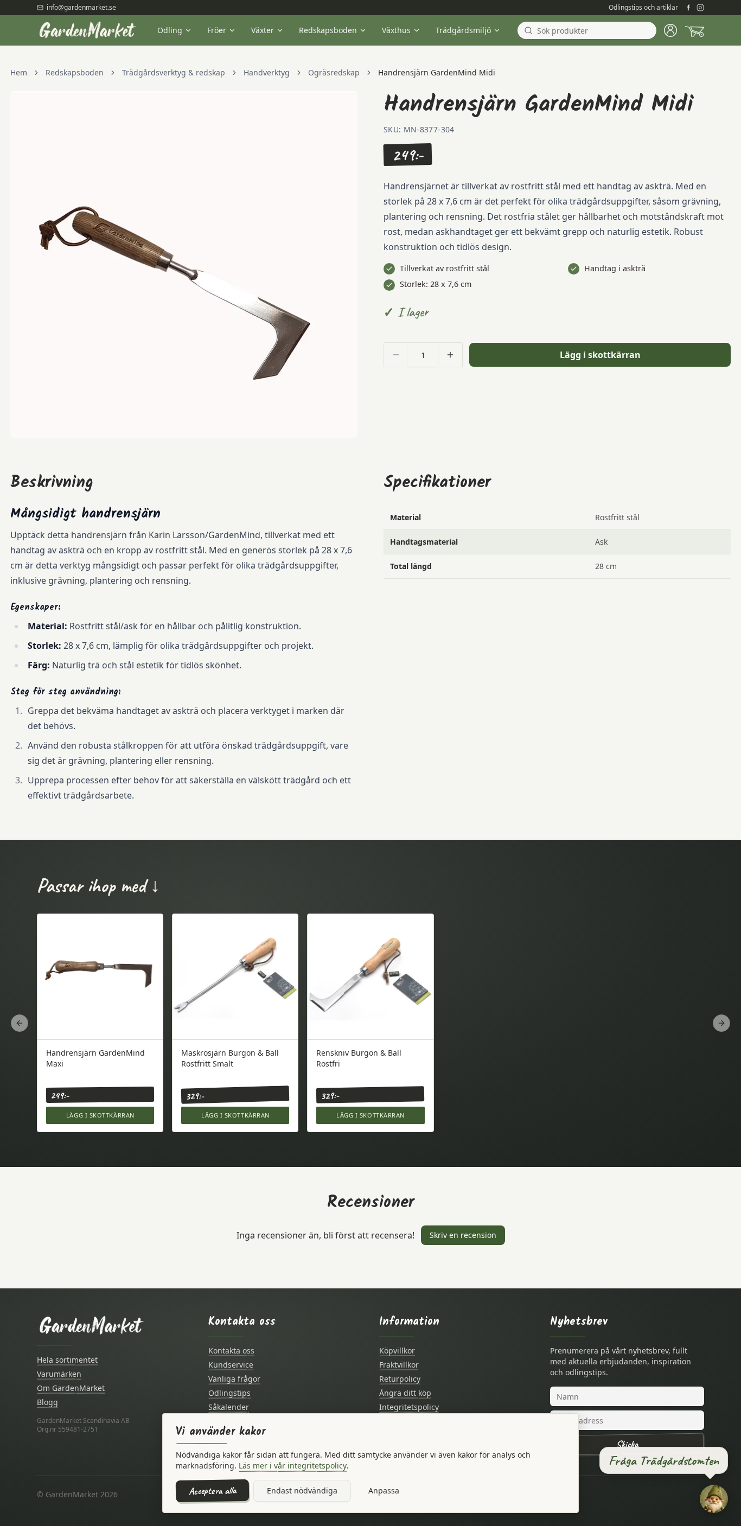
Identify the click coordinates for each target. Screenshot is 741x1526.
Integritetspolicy (409, 1407)
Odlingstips (229, 1393)
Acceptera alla (212, 1490)
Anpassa (383, 1490)
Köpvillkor (397, 1350)
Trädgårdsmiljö (463, 30)
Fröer (216, 30)
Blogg (47, 1402)
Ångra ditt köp (405, 1393)
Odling (169, 30)
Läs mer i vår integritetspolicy (293, 1465)
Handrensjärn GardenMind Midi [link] (436, 72)
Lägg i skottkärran (600, 355)
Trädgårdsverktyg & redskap (173, 72)
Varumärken (59, 1374)
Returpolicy (399, 1379)
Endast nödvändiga (302, 1490)
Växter (262, 30)
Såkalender (228, 1407)
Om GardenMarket (71, 1388)
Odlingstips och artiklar (643, 7)
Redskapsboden (328, 30)
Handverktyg (267, 72)
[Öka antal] (450, 355)
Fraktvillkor (399, 1364)
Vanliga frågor (234, 1379)
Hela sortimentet (67, 1360)
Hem (18, 72)
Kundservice (230, 1364)
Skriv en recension (463, 1235)
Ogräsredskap (334, 72)
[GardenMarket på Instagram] (700, 7)
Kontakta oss (231, 1350)
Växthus (396, 30)
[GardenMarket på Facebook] (688, 7)
